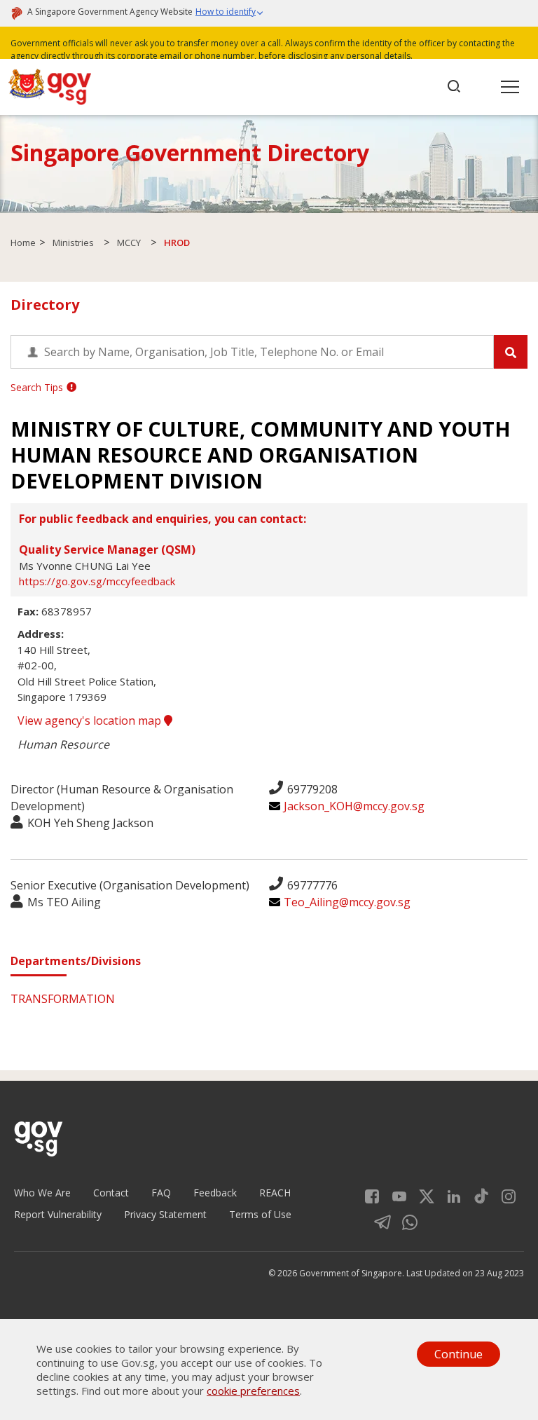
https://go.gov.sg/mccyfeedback (97, 581)
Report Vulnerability (58, 1214)
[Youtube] (394, 1195)
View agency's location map (91, 720)
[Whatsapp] (404, 1221)
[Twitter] (421, 1195)
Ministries (73, 242)
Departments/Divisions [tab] (76, 961)
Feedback (215, 1192)
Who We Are (42, 1192)
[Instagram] (503, 1195)
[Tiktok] (476, 1195)
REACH (275, 1192)
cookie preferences (253, 1391)
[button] (229, 13)
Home (23, 242)
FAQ (161, 1192)
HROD (177, 242)
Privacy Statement (165, 1214)
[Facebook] (372, 1195)
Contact (111, 1192)
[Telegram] (377, 1221)
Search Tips (37, 387)
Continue (458, 1354)
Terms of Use (260, 1214)
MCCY (129, 242)
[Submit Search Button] (510, 352)
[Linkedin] (448, 1195)
